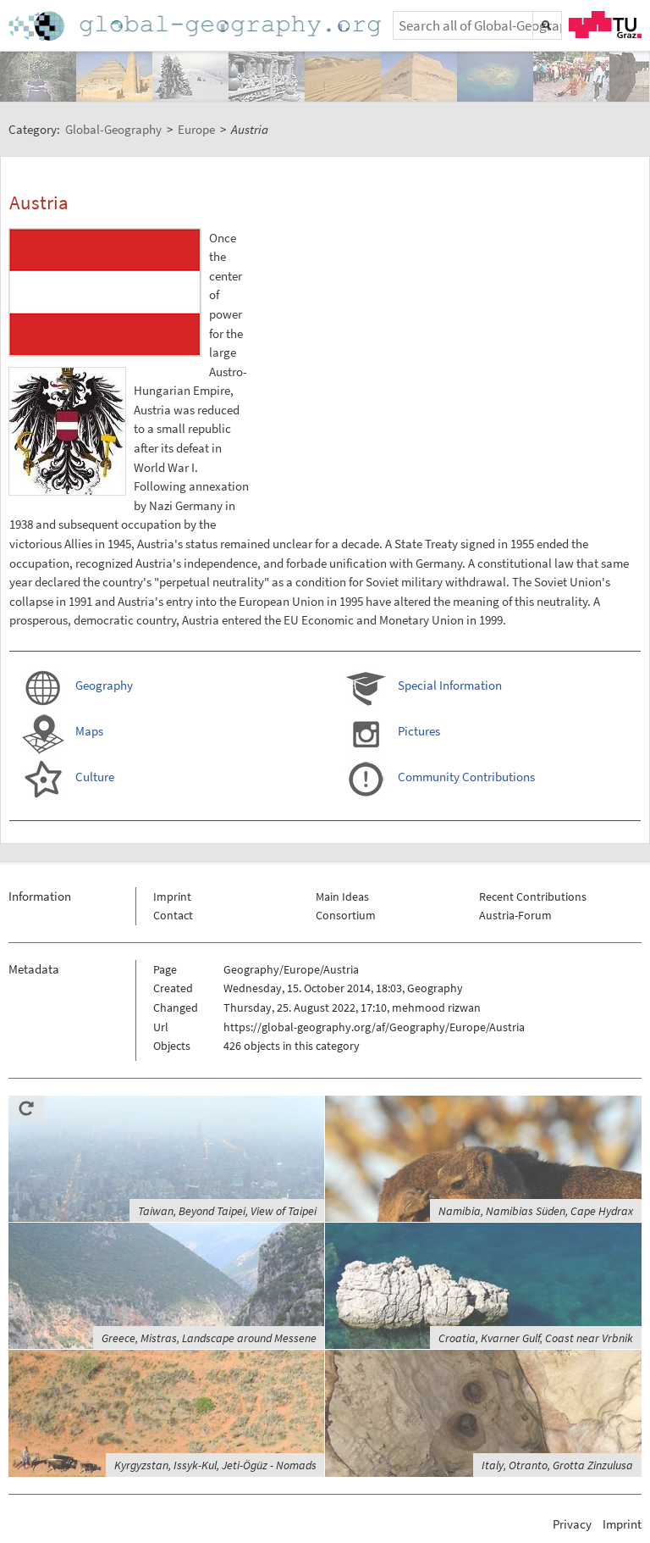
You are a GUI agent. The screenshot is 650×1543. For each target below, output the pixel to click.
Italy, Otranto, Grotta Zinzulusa (557, 1465)
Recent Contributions (533, 896)
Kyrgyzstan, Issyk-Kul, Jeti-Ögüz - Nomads (215, 1465)
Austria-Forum (515, 915)
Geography (104, 685)
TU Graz (605, 24)
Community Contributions (466, 777)
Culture (94, 777)
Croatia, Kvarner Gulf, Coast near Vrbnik (535, 1338)
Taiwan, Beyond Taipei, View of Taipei (227, 1210)
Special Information (450, 685)
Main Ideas (342, 896)
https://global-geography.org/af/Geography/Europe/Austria (374, 1027)
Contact (173, 915)
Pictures (419, 731)
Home (196, 26)
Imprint (172, 896)
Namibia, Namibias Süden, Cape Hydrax (535, 1210)
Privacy (572, 1524)
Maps (89, 731)
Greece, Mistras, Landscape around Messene (209, 1338)
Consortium (346, 915)
